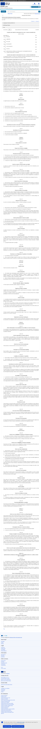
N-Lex (2, 667)
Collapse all (37, 21)
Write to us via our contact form (6, 679)
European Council (3, 696)
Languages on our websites (5, 688)
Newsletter (2, 655)
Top (4, 628)
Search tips (10, 13)
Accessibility (3, 649)
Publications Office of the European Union (16, 637)
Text (4, 27)
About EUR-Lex (3, 654)
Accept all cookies (7, 726)
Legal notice (3, 647)
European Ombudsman (4, 707)
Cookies (2, 691)
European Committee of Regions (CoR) (7, 705)
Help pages (2, 641)
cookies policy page (20, 722)
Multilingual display (6, 25)
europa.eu (8, 673)
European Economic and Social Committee (7, 704)
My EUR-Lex (35, 4)
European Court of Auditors (5, 702)
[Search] (39, 11)
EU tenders (2, 661)
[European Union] (3, 672)
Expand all (33, 21)
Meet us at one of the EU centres (6, 680)
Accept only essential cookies (17, 726)
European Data (3, 660)
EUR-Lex (4, 6)
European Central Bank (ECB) (5, 701)
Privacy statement (4, 650)
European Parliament (4, 695)
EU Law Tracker (3, 668)
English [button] (39, 4)
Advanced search (37, 13)
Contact (2, 642)
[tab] (20, 23)
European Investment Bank (5, 706)
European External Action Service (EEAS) (7, 703)
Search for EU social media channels (6, 684)
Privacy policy (3, 689)
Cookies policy (3, 648)
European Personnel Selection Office (6, 711)
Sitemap (2, 643)
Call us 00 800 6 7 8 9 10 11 (5, 677)
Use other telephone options (5, 678)
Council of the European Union (5, 697)
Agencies (2, 713)
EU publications (3, 665)
